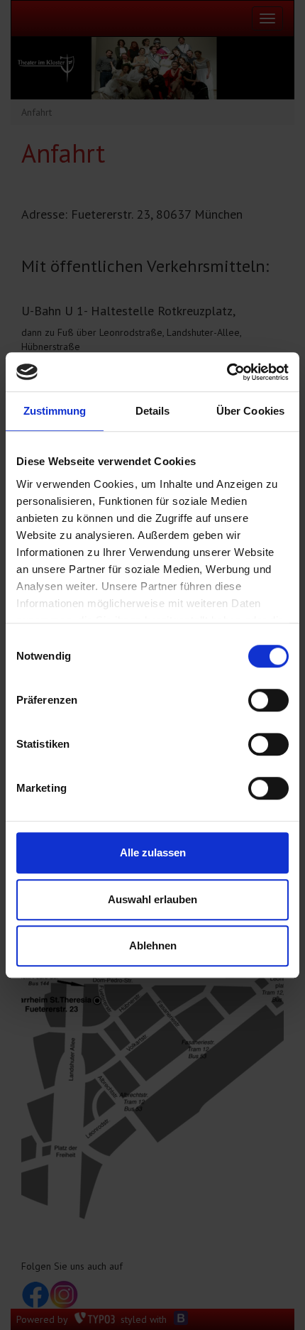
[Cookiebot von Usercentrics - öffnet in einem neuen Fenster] (227, 372)
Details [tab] (152, 411)
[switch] (268, 700)
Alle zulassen (153, 852)
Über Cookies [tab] (250, 411)
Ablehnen (153, 945)
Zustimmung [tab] (55, 411)
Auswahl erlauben (152, 899)
